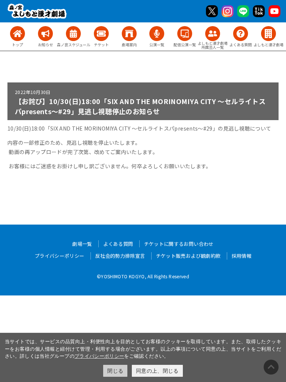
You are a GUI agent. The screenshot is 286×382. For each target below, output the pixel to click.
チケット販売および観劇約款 (188, 255)
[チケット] (101, 33)
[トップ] (17, 33)
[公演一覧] (156, 33)
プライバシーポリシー (99, 356)
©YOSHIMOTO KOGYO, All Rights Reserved (143, 276)
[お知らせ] (45, 33)
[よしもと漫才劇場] (268, 33)
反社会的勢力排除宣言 (120, 255)
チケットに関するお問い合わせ (179, 243)
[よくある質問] (240, 33)
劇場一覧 (82, 243)
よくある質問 (118, 243)
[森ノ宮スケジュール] (73, 33)
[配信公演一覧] (184, 33)
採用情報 (241, 255)
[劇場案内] (129, 33)
